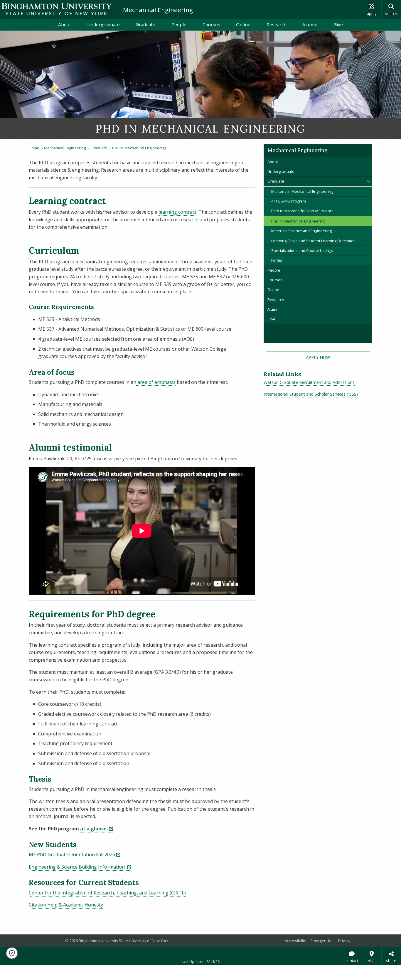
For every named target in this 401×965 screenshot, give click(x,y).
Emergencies (322, 940)
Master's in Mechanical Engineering (302, 191)
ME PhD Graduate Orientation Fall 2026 (74, 854)
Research (277, 24)
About (64, 24)
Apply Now (318, 357)
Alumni (309, 24)
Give (338, 24)
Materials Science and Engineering (301, 230)
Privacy (344, 940)
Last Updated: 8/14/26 (200, 961)
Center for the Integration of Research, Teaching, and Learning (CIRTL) (107, 892)
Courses (211, 24)
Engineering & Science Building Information (80, 867)
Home (34, 147)
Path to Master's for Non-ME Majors (302, 210)
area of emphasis (156, 382)
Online (243, 24)
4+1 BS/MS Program (288, 201)
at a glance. (96, 828)
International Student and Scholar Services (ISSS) (311, 394)
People (178, 24)
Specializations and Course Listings (302, 250)
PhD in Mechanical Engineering (139, 147)
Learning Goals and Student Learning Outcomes (313, 240)
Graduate (145, 24)
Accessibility (295, 940)
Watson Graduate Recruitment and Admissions (309, 382)
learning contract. (178, 212)
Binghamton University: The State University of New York (56, 9)
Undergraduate (103, 24)
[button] (12, 953)
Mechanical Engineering (158, 10)
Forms (276, 260)
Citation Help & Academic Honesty (66, 905)
